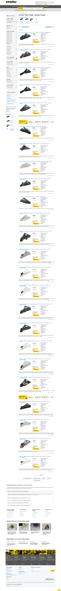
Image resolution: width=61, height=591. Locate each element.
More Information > (51, 46)
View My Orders (8, 568)
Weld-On (43, 478)
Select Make (32, 8)
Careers (20, 569)
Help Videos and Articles (22, 572)
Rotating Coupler (48, 512)
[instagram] (52, 579)
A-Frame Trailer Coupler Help (11, 99)
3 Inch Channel (9, 515)
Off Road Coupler (37, 480)
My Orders (45, 4)
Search (20, 573)
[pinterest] (50, 579)
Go (42, 8)
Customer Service (38, 4)
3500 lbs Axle (22, 514)
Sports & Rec (19, 6)
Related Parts (48, 509)
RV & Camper (32, 6)
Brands (41, 6)
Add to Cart (36, 77)
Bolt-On (49, 478)
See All (52, 397)
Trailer (23, 6)
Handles (46, 515)
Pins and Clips (47, 514)
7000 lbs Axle (22, 515)
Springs (46, 511)
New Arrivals (46, 6)
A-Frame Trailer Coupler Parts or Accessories (37, 22)
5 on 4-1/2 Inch (34, 517)
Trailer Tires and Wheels (36, 510)
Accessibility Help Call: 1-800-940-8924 (11, 582)
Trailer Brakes (23, 509)
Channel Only (31, 21)
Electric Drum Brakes (23, 511)
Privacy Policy (9, 98)
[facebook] (48, 579)
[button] (52, 528)
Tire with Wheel (35, 512)
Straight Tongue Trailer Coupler (10, 510)
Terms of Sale (45, 582)
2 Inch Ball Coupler (21, 22)
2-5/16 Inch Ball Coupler (27, 22)
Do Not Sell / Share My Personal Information (29, 582)
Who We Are (20, 568)
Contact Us (8, 95)
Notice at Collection (39, 582)
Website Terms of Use (51, 582)
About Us (8, 97)
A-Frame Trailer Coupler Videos (10, 101)
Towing (13, 6)
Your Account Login (10, 103)
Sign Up (7, 579)
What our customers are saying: (11, 106)
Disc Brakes (21, 512)
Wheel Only (34, 513)
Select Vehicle (20, 8)
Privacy (32, 571)
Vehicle (27, 6)
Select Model (38, 8)
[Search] (36, 2)
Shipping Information (9, 570)
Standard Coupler (10, 517)
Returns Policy (8, 569)
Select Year (26, 8)
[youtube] (54, 579)
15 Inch (33, 515)
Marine (37, 6)
